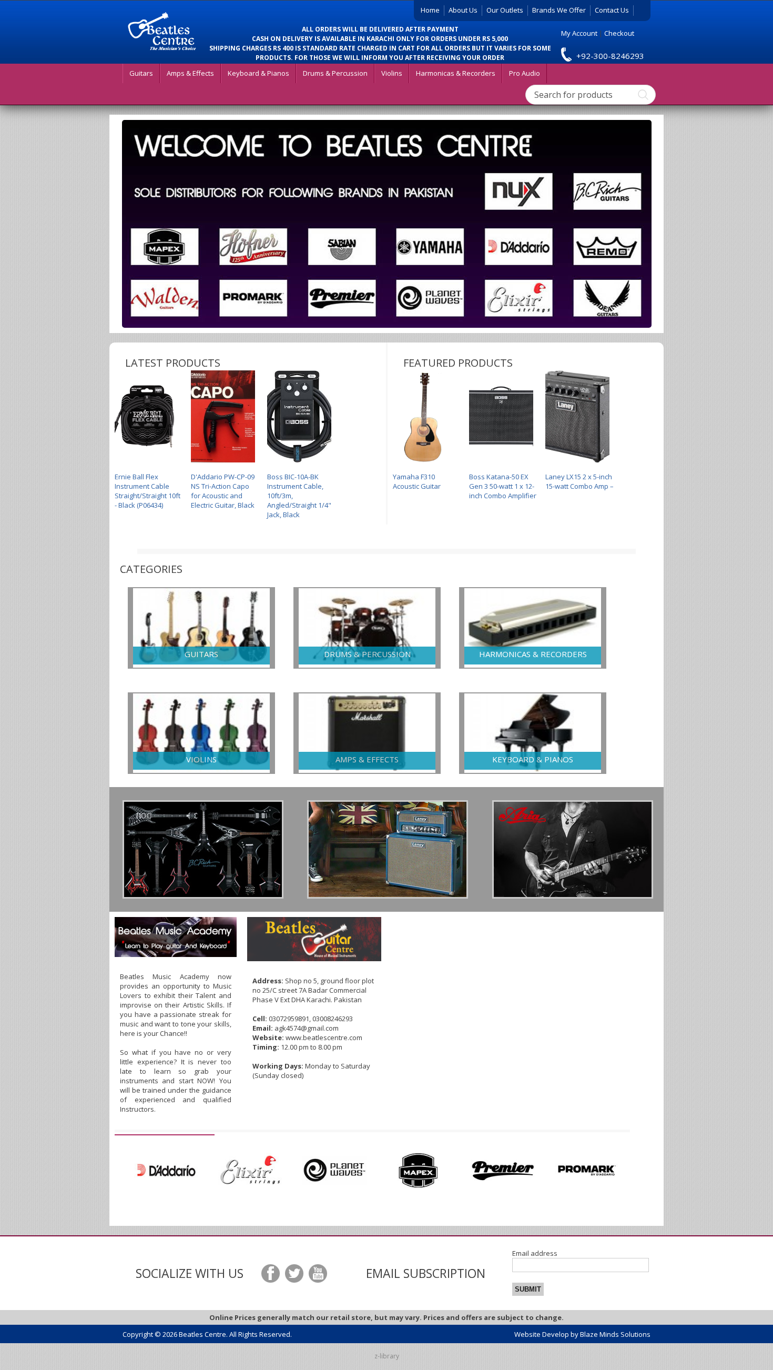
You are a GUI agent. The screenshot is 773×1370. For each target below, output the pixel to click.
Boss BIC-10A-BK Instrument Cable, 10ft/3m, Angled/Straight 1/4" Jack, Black (223, 495)
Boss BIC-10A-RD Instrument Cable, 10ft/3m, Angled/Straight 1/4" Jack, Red (299, 495)
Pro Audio (524, 73)
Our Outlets (504, 10)
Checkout (619, 33)
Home (430, 10)
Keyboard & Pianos (258, 73)
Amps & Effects (190, 73)
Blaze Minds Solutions (615, 1334)
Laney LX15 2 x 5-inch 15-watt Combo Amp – (503, 481)
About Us (463, 10)
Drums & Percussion (335, 73)
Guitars (141, 73)
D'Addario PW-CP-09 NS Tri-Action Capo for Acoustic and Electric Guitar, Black (146, 491)
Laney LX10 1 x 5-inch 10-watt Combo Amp (578, 481)
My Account (579, 33)
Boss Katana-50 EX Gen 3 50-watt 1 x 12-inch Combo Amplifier (426, 486)
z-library (386, 1356)
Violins (391, 73)
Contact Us (612, 10)
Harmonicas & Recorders (455, 73)
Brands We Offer (559, 10)
